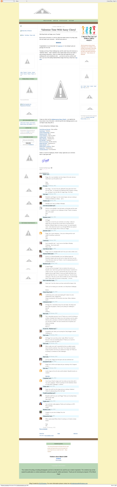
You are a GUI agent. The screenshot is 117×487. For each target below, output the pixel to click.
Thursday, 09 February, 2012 (49, 368)
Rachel (25, 72)
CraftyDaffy (45, 378)
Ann (82, 86)
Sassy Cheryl (44, 169)
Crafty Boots (42, 131)
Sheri (44, 335)
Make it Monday (43, 138)
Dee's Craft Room (47, 280)
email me (60, 46)
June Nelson (46, 249)
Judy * (95, 86)
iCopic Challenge (43, 135)
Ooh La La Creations (43, 141)
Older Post (75, 433)
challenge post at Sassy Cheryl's (58, 119)
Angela (44, 401)
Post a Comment (43, 429)
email (28, 132)
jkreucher (45, 230)
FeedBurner (31, 144)
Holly (85, 118)
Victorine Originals (43, 149)
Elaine (33, 122)
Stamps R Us (42, 148)
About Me (55, 20)
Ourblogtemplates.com (21, 485)
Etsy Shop (71, 20)
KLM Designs (43, 483)
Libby (21, 72)
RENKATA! (58, 42)
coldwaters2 (46, 302)
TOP (116, 485)
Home (59, 433)
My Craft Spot (42, 140)
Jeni (44, 194)
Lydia (31, 122)
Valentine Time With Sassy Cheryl (58, 29)
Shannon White (47, 253)
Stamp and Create (43, 143)
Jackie (91, 86)
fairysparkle (46, 361)
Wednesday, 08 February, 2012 (50, 313)
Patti (93, 117)
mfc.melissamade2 (47, 205)
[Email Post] (51, 167)
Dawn (32, 73)
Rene (44, 313)
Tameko (45, 200)
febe (44, 368)
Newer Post (41, 433)
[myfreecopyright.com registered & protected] (28, 105)
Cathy (21, 122)
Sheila (27, 122)
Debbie (30, 124)
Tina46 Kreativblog (47, 393)
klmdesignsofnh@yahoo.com (79, 483)
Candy (44, 386)
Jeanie (33, 72)
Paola (21, 124)
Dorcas (25, 73)
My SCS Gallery (63, 20)
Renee (29, 73)
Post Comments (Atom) (49, 435)
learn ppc (47, 376)
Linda (21, 73)
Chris (44, 343)
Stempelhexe (46, 416)
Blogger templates (5, 485)
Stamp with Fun (42, 145)
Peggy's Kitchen (47, 20)
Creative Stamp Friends (44, 132)
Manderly (45, 217)
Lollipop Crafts (42, 137)
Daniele (88, 117)
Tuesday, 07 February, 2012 (49, 185)
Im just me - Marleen (48, 328)
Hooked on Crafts (43, 134)
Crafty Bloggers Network (44, 129)
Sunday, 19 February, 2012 (49, 427)
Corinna (29, 72)
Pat (27, 124)
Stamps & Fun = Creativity (45, 146)
